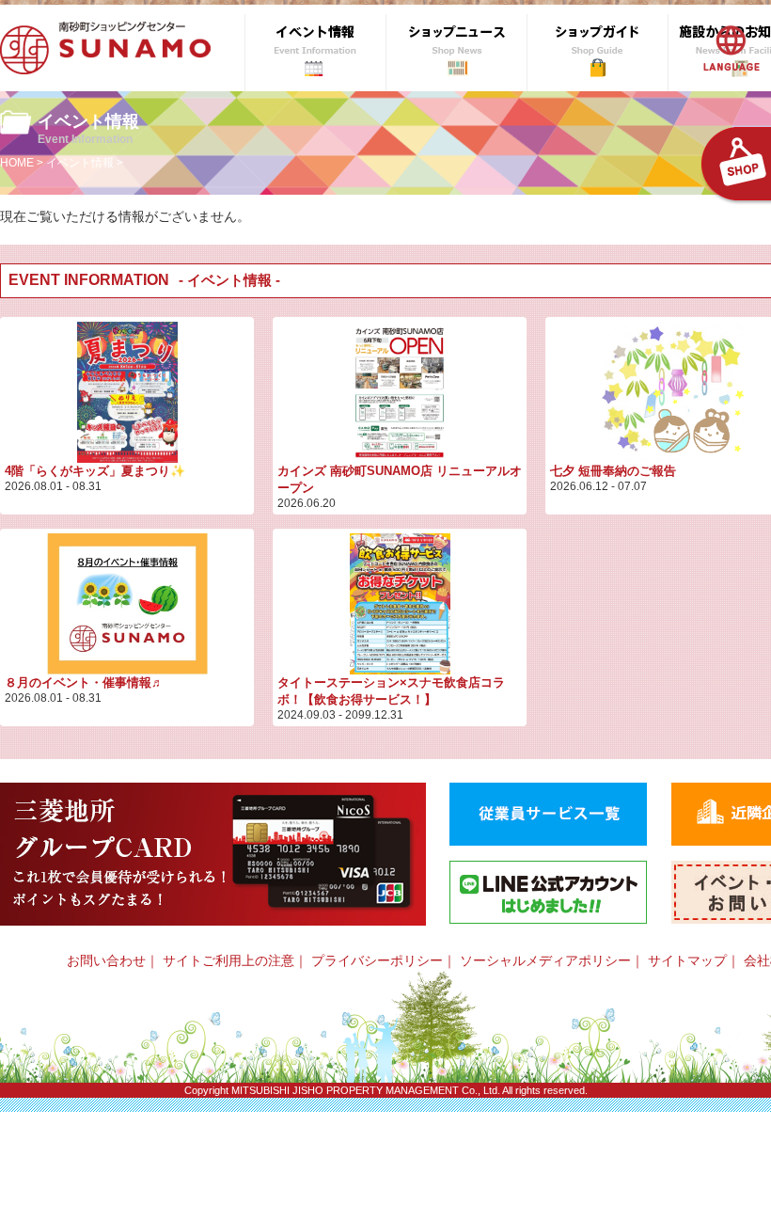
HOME (17, 162)
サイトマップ (687, 960)
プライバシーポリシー (377, 960)
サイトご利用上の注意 (228, 960)
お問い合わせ (106, 960)
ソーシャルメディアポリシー (545, 960)
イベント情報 (80, 162)
